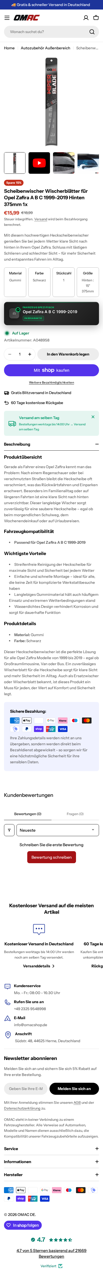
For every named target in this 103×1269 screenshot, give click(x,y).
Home (9, 48)
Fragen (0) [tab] (75, 814)
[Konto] (86, 18)
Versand (40, 219)
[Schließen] (93, 417)
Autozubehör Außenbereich (45, 48)
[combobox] (51, 32)
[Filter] (9, 830)
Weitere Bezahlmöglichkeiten (51, 382)
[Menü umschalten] (7, 18)
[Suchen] (92, 32)
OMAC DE (26, 1214)
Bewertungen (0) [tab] (28, 814)
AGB (77, 1102)
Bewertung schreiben (52, 857)
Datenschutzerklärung (22, 1108)
